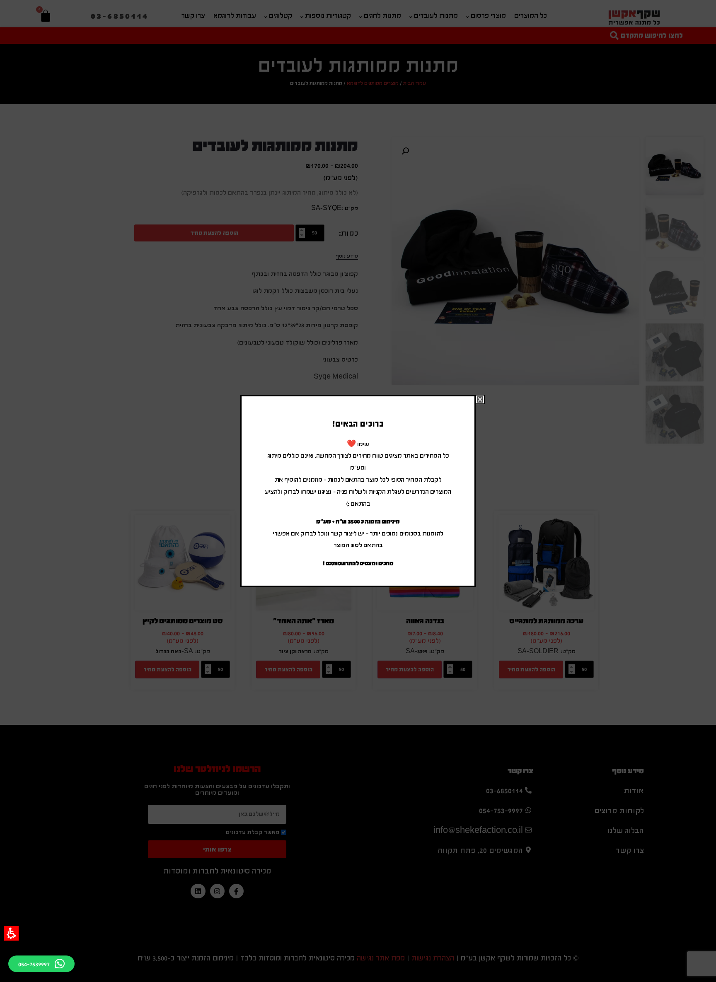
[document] (358, 491)
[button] (11, 933)
